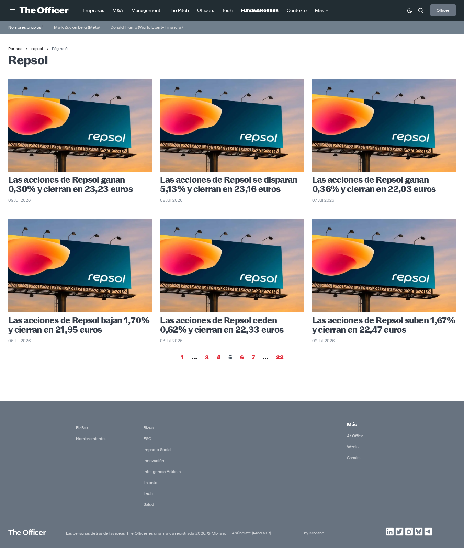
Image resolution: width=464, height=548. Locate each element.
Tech (148, 493)
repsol (37, 48)
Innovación (154, 460)
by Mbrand (314, 533)
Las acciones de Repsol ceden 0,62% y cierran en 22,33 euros (221, 325)
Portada (15, 48)
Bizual (149, 427)
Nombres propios (24, 27)
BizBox (82, 427)
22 (280, 357)
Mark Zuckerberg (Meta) (77, 27)
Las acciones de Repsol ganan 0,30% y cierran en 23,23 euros (70, 184)
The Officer (27, 532)
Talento (150, 482)
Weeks (353, 446)
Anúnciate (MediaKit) (251, 533)
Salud (149, 504)
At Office (355, 435)
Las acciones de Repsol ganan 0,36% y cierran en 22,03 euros (374, 184)
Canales (354, 457)
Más (352, 424)
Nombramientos (91, 438)
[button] (12, 10)
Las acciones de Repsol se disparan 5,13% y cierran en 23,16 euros (228, 184)
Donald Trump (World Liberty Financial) (147, 27)
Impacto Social (157, 449)
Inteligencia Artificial (163, 471)
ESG (147, 438)
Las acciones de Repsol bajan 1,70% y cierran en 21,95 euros (78, 325)
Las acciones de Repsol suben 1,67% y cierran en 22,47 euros (383, 325)
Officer (443, 10)
